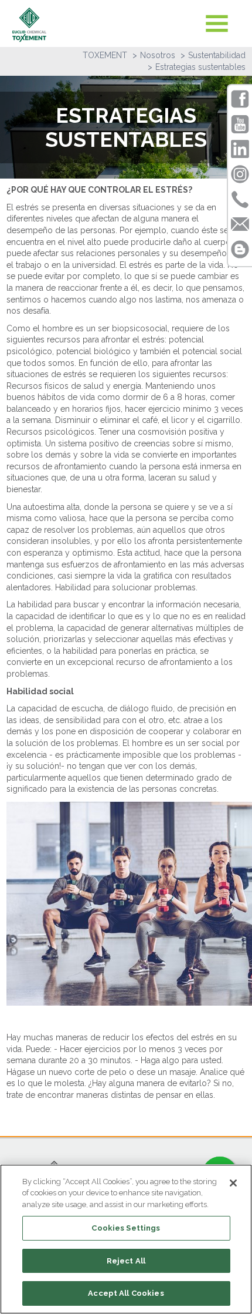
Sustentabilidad (217, 55)
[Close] (233, 1183)
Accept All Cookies (126, 1293)
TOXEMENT (105, 55)
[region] (126, 1239)
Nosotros (157, 55)
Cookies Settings (125, 1228)
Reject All (126, 1260)
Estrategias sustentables (200, 67)
